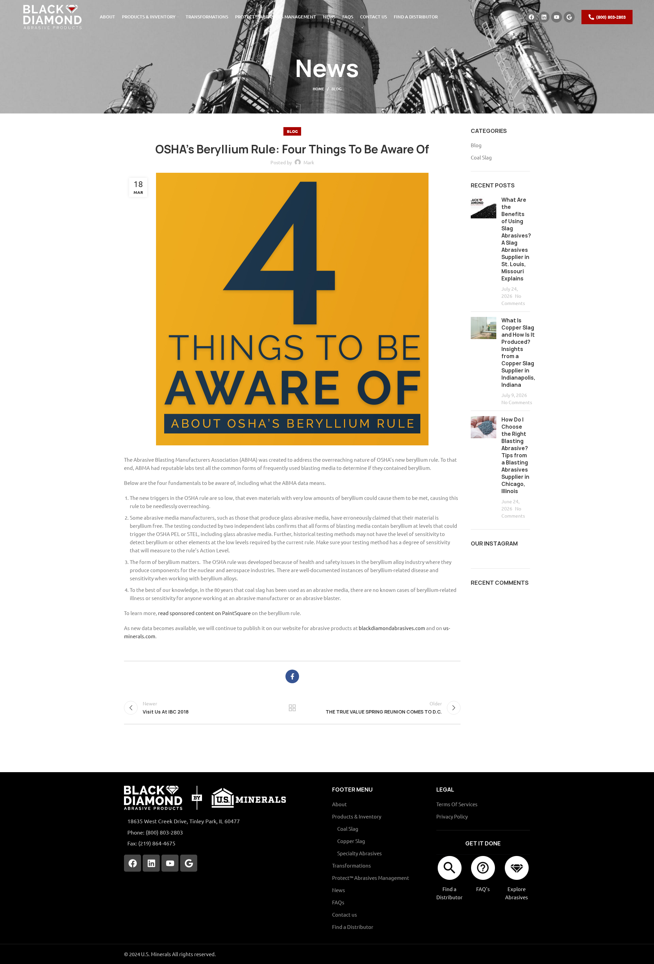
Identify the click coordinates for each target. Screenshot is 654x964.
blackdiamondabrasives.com (392, 628)
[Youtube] (556, 17)
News (338, 890)
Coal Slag (481, 157)
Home (318, 88)
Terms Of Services (457, 804)
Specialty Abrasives (359, 853)
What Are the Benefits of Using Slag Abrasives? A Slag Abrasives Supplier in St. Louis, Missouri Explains (516, 239)
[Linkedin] (544, 17)
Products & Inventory (356, 816)
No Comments (516, 402)
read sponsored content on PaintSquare (204, 613)
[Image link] (205, 797)
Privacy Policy (452, 816)
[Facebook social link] (292, 676)
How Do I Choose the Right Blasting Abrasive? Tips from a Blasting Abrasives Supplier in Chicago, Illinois (515, 455)
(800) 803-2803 (611, 17)
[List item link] (223, 832)
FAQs (338, 902)
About (339, 804)
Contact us (344, 914)
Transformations (351, 865)
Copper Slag (351, 841)
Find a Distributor (352, 926)
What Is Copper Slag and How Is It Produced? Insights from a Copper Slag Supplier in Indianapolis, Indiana (518, 352)
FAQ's (483, 889)
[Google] (569, 17)
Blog (336, 88)
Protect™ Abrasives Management (370, 877)
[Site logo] (52, 16)
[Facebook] (531, 17)
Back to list (292, 708)
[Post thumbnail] (483, 251)
